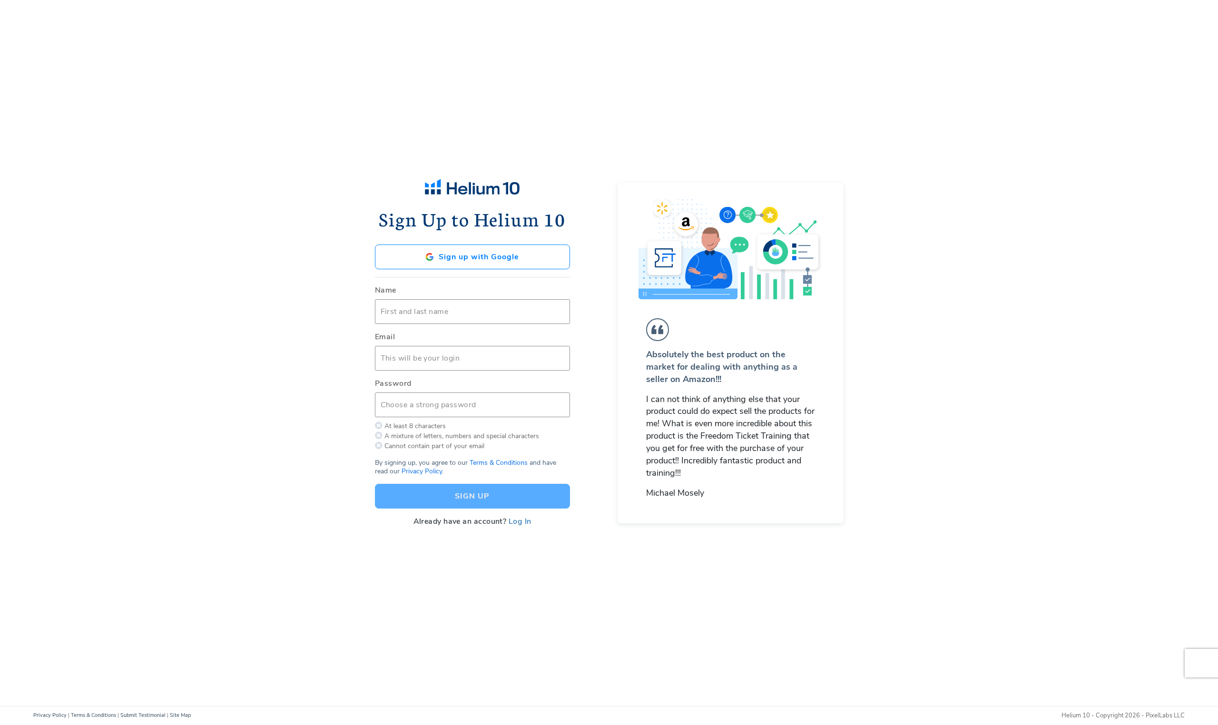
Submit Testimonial (143, 715)
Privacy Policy (422, 471)
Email (385, 337)
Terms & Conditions (499, 462)
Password (393, 383)
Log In (520, 521)
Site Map (180, 715)
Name (385, 290)
